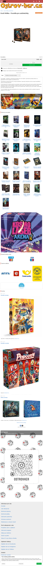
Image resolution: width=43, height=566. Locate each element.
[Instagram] (21, 465)
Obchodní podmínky (6, 516)
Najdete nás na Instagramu (8, 546)
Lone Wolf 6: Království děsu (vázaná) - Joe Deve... (37, 140)
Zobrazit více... (16, 338)
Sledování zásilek (6, 555)
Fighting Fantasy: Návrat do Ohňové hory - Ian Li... (26, 140)
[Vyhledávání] (36, 1)
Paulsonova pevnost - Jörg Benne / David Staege (6, 168)
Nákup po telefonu (6, 533)
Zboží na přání (5, 535)
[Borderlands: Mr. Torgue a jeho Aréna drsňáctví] (21, 102)
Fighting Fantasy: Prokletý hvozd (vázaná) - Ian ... (5, 126)
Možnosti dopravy (6, 511)
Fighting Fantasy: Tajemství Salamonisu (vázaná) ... (37, 194)
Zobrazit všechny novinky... (21, 422)
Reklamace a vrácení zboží (8, 522)
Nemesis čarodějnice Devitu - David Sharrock (27, 181)
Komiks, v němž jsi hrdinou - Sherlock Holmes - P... (26, 194)
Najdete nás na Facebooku (8, 544)
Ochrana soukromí (6, 519)
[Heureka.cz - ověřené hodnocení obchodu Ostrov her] (21, 288)
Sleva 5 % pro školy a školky (9, 538)
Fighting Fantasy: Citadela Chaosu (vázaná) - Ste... (27, 126)
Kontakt (3, 506)
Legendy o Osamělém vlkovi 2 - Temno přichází (26, 153)
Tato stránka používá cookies (8, 556)
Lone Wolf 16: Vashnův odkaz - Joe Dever (16, 181)
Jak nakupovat (5, 508)
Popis (2, 75)
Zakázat (3, 563)
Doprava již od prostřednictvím (15, 68)
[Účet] (33, 1)
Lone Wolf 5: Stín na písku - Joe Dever (5, 208)
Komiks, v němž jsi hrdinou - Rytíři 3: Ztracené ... (16, 168)
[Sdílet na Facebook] (20, 425)
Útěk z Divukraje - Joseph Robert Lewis (16, 194)
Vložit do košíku (32, 64)
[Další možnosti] (42, 1)
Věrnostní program (6, 530)
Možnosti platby (5, 514)
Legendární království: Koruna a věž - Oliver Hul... (6, 140)
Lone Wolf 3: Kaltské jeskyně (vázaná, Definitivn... (16, 126)
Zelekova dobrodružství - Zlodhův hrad (37, 126)
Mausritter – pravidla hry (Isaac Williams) (37, 167)
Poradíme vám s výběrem (8, 527)
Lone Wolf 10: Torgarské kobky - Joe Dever (5, 153)
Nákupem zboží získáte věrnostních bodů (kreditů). (13, 70)
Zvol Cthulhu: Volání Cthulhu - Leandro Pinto (6, 194)
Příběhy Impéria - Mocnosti (27, 167)
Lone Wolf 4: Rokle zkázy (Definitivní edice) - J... (37, 181)
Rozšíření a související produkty (11, 75)
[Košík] (39, 1)
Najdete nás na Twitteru (7, 549)
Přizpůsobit (21, 563)
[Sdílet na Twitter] (22, 425)
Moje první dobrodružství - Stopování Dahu (37, 154)
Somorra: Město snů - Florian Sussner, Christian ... (16, 140)
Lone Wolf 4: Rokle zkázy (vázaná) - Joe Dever (5, 181)
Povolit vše (39, 563)
